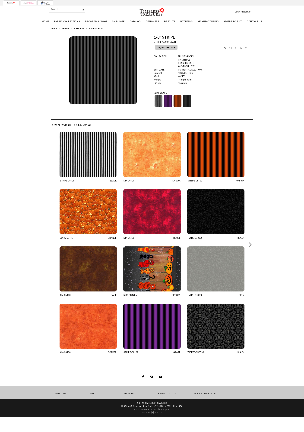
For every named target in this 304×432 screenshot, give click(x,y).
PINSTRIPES (184, 59)
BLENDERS (79, 28)
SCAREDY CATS (186, 63)
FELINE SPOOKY (186, 56)
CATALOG (135, 21)
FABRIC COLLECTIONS (67, 21)
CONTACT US (254, 21)
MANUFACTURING (208, 21)
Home (54, 28)
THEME (65, 28)
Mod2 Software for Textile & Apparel (152, 409)
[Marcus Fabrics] (45, 2)
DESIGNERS (152, 21)
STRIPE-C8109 (95, 28)
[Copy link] (225, 48)
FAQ (92, 393)
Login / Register (243, 11)
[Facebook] (143, 377)
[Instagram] (151, 377)
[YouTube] (160, 377)
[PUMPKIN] (177, 106)
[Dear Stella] (28, 2)
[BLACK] (158, 106)
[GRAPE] (168, 106)
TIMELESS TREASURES (156, 403)
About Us (60, 393)
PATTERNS (186, 21)
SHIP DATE (118, 21)
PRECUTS (169, 21)
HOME (45, 21)
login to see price (166, 47)
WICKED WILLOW (186, 66)
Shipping (129, 393)
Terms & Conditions (204, 393)
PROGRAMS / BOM (96, 21)
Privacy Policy (167, 393)
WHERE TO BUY (233, 21)
